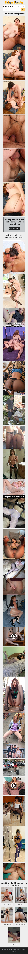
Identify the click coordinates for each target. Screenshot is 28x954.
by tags (17, 6)
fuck (15, 237)
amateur (20, 237)
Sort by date (10, 6)
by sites (22, 6)
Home (5, 6)
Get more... (14, 228)
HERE (14, 951)
